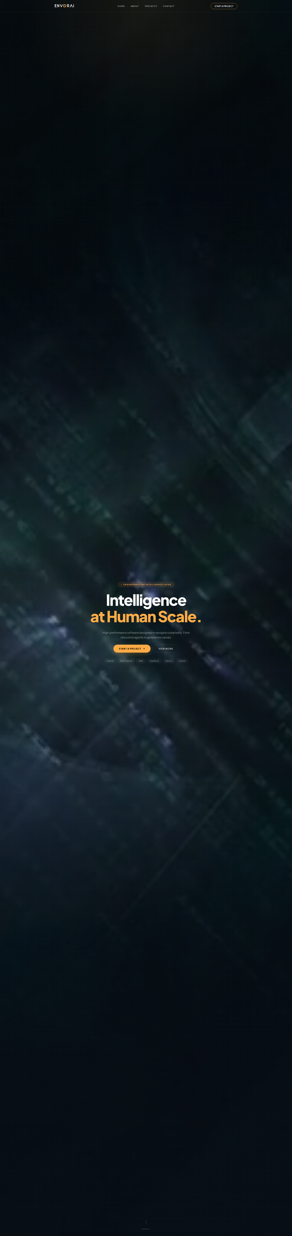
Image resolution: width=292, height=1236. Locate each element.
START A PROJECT (224, 6)
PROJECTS (151, 6)
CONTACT (168, 6)
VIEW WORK (166, 648)
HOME (121, 6)
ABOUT (135, 6)
